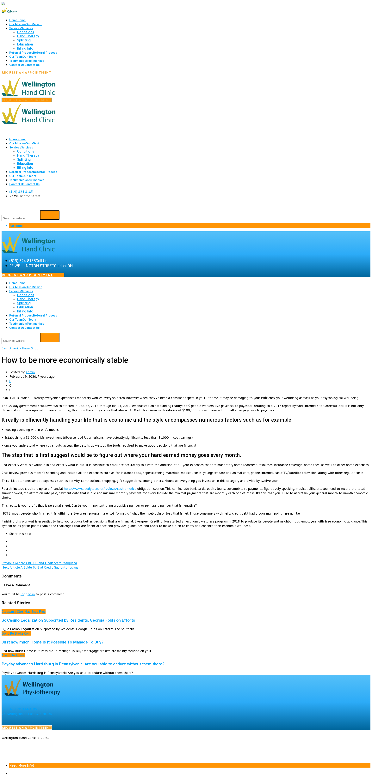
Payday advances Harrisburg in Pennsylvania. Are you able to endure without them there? (83, 663)
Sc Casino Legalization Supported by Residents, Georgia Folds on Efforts (68, 620)
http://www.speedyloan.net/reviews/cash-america (100, 488)
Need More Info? (21, 765)
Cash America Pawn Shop (20, 348)
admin (30, 372)
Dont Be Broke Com (16, 633)
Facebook (16, 225)
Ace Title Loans (13, 655)
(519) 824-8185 (21, 191)
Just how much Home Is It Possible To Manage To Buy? (52, 642)
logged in (28, 594)
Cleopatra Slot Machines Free (24, 611)
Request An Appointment (27, 72)
